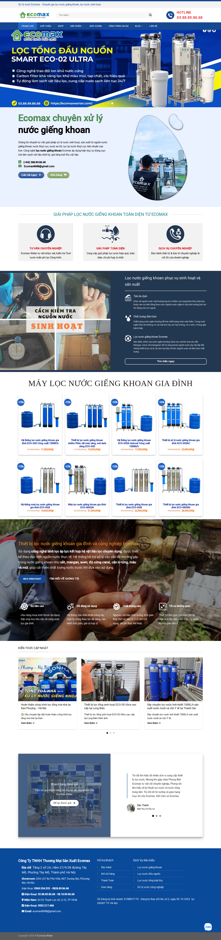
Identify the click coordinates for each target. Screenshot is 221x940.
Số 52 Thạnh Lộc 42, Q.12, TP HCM (57, 899)
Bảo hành (106, 867)
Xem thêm (26, 723)
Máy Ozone (96, 26)
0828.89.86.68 (60, 888)
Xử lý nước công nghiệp (150, 887)
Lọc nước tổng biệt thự (150, 880)
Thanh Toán (107, 880)
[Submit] (150, 15)
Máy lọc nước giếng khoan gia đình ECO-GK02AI (87, 506)
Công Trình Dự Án (118, 26)
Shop (61, 26)
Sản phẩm (75, 26)
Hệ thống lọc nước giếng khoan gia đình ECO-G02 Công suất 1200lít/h (40, 442)
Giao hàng (106, 887)
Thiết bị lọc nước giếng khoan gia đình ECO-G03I (134, 506)
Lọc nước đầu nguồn (148, 873)
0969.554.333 (42, 888)
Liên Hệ (153, 26)
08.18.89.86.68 (65, 894)
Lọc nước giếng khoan (149, 867)
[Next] (212, 68)
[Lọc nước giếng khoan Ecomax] (34, 15)
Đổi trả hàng (108, 873)
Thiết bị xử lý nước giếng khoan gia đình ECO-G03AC (181, 442)
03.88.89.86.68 (46, 894)
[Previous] (8, 68)
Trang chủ (27, 26)
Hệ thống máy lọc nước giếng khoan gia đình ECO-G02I (40, 506)
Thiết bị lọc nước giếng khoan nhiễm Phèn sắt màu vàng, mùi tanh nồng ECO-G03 (87, 443)
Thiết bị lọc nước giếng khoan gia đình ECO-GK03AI (181, 506)
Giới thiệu (45, 26)
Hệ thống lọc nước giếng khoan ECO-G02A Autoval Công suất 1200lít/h (134, 443)
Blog (138, 26)
